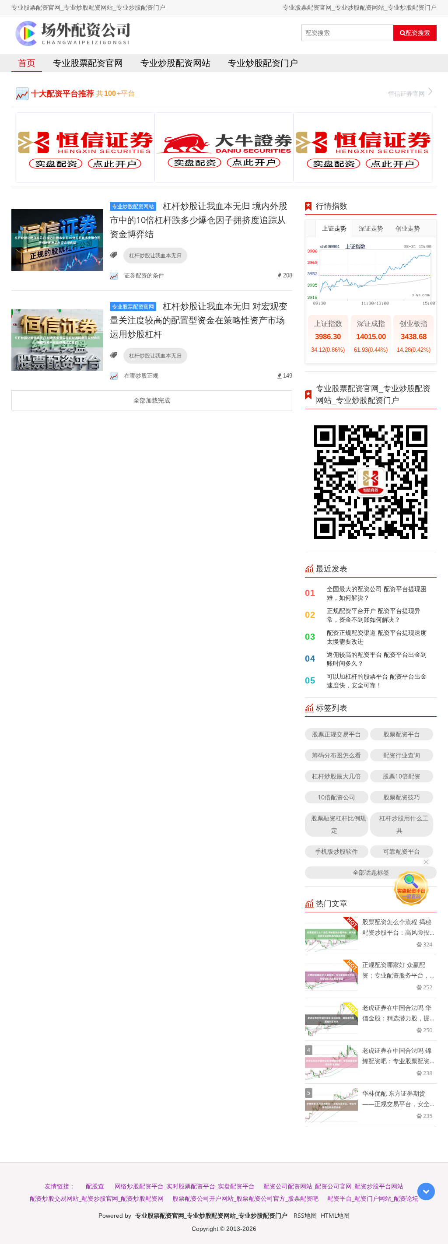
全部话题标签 (371, 872)
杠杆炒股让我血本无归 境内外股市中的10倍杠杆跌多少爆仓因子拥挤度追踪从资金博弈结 (198, 220)
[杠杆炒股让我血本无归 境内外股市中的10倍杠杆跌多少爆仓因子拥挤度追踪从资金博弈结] (57, 239)
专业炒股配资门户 (263, 63)
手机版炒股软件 (336, 851)
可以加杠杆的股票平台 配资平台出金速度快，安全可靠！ (377, 680)
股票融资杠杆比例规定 (338, 824)
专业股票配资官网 (88, 63)
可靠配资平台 (401, 851)
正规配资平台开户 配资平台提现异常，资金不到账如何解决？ (373, 615)
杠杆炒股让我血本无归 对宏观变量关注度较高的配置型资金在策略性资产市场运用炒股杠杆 (198, 320)
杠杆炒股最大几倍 (336, 776)
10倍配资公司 (336, 797)
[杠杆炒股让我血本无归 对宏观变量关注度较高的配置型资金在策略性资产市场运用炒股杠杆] (57, 340)
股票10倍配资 (401, 776)
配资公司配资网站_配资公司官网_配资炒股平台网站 (333, 1186)
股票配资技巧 (401, 797)
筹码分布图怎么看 (336, 755)
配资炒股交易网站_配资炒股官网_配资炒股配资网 (97, 1198)
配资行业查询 (401, 755)
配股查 (95, 1186)
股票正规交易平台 (336, 734)
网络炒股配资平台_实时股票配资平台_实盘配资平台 (185, 1186)
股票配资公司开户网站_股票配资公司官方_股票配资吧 (245, 1198)
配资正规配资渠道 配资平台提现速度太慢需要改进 (377, 636)
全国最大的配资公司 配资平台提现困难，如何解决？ (377, 593)
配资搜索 (418, 32)
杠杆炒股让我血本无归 (155, 255)
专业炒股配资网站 (175, 63)
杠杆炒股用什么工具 (403, 824)
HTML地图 (335, 1215)
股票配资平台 (401, 734)
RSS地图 (305, 1215)
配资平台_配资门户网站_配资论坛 (372, 1198)
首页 (26, 63)
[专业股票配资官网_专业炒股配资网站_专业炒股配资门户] (73, 32)
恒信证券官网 (406, 93)
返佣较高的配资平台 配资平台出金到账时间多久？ (377, 658)
